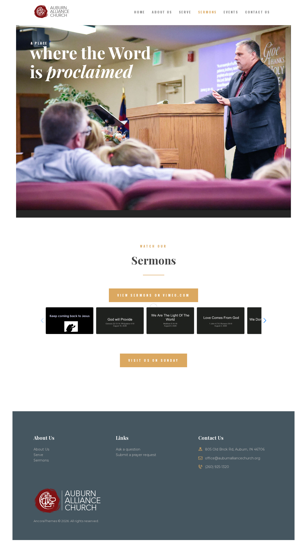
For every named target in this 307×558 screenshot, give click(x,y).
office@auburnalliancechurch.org (232, 458)
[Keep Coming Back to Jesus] (70, 320)
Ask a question (128, 449)
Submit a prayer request (136, 455)
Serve (38, 455)
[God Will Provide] (120, 320)
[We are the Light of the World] (170, 320)
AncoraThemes (45, 521)
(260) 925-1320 (217, 467)
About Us (41, 449)
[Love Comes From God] (221, 320)
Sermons (41, 460)
